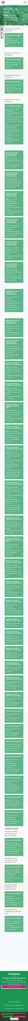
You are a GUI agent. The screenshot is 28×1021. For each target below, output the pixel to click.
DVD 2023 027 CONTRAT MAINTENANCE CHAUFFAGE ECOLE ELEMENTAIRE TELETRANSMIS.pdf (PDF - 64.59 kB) (12, 303)
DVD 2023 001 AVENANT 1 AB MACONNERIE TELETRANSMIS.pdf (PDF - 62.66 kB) (12, 819)
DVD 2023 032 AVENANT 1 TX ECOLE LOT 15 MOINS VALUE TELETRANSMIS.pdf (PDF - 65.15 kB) (13, 183)
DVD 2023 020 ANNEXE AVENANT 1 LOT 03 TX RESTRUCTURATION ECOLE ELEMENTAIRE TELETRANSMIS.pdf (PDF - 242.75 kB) (13, 470)
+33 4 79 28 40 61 (14, 984)
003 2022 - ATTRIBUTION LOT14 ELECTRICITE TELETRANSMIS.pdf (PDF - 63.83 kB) (13, 901)
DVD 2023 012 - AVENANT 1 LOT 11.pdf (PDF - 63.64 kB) (13, 655)
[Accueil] (3, 2)
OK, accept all (8, 1016)
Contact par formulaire (14, 986)
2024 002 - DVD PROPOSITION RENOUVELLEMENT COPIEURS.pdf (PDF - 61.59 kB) (13, 129)
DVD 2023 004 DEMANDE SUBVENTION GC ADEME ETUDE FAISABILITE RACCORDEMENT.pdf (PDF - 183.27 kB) (13, 766)
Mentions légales (13, 1002)
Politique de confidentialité (14, 1005)
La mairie (12, 15)
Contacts (14, 973)
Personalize (14, 1019)
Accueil (5, 15)
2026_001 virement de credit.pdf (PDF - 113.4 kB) (13, 64)
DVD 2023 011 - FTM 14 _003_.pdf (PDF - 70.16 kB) (13, 669)
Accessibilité (9, 1008)
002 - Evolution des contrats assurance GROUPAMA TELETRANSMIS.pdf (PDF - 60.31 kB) (13, 925)
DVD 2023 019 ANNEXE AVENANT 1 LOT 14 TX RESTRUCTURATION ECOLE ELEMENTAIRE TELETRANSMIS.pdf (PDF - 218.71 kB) (13, 505)
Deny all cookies (20, 1016)
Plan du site (19, 1008)
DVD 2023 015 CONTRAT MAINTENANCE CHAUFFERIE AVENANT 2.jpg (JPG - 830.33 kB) (14, 609)
